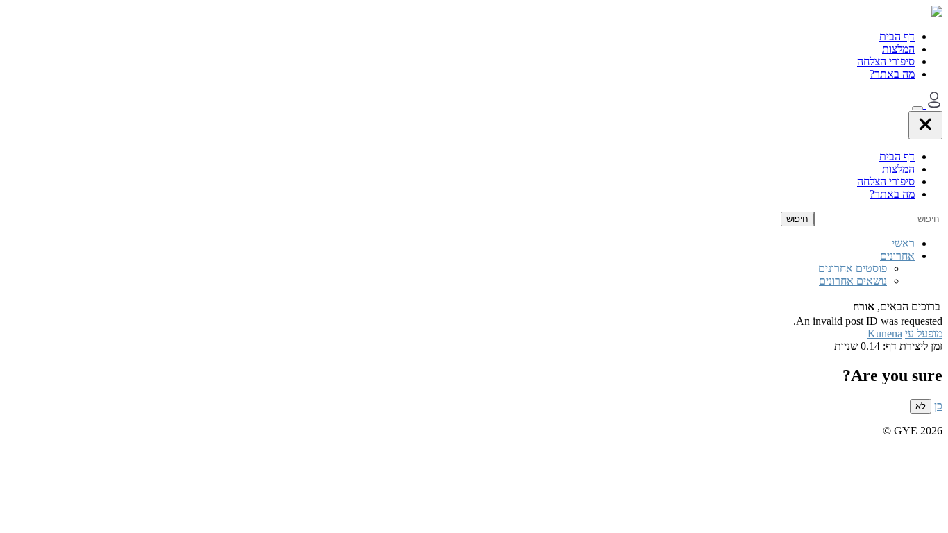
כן (938, 406)
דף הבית (897, 36)
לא (920, 406)
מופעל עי (923, 333)
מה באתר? (892, 74)
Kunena (884, 333)
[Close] (925, 125)
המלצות (898, 49)
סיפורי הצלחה (886, 61)
